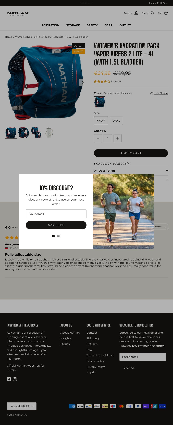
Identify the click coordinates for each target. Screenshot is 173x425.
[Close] (150, 178)
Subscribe (56, 225)
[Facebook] (53, 236)
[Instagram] (58, 236)
